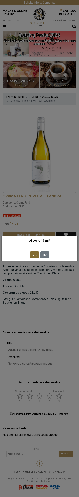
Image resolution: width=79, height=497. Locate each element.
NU (45, 255)
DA (35, 255)
